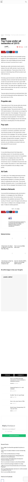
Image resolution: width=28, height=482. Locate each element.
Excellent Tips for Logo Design (17, 395)
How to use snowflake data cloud (8, 472)
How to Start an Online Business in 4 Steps (10, 453)
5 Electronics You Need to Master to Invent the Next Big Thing (7, 247)
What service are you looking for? (8, 429)
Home (2, 35)
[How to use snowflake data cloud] (20, 238)
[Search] (26, 2)
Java (11, 403)
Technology (7, 35)
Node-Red (12, 383)
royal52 (6, 46)
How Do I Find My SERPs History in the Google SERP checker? (20, 262)
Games (11, 410)
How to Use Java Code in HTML (17, 401)
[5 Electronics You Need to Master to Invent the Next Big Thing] (7, 238)
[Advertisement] (14, 18)
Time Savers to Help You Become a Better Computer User (7, 262)
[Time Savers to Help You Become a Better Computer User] (7, 253)
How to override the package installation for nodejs (12, 463)
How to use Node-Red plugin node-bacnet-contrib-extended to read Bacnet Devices (17, 380)
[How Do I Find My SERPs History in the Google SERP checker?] (20, 253)
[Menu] (1, 2)
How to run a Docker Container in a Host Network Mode (13, 461)
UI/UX (11, 397)
